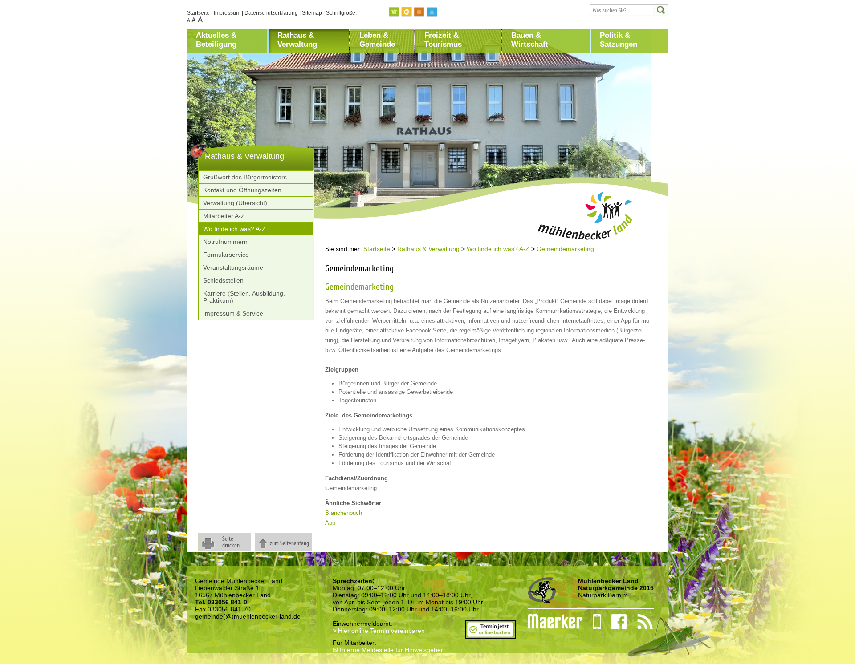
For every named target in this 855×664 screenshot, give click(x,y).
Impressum (227, 13)
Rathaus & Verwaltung (297, 40)
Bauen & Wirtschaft (529, 40)
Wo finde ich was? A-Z (234, 228)
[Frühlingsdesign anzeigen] (394, 12)
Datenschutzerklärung (271, 13)
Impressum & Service (233, 313)
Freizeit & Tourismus (443, 40)
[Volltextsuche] (629, 10)
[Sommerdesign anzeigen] (407, 12)
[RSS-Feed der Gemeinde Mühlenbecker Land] (640, 621)
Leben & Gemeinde (377, 40)
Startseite (198, 13)
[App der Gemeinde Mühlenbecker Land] (591, 621)
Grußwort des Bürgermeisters (245, 177)
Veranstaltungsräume (233, 267)
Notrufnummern (225, 241)
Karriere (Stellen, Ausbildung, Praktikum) (244, 297)
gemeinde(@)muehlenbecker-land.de (248, 616)
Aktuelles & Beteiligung (216, 40)
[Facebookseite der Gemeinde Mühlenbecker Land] (614, 621)
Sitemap (312, 13)
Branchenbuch (343, 513)
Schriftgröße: (341, 13)
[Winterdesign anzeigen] (432, 12)
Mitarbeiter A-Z (224, 215)
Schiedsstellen (223, 280)
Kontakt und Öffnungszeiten (242, 190)
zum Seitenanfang (289, 543)
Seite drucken (231, 542)
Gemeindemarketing (565, 248)
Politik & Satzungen (618, 40)
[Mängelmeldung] (550, 621)
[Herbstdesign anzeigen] (419, 12)
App (330, 522)
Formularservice (226, 254)
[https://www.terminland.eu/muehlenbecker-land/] (490, 635)
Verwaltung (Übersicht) (235, 202)
